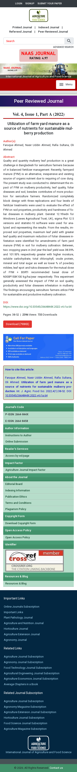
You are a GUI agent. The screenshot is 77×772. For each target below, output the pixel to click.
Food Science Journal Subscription (25, 723)
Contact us (56, 767)
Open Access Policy (17, 537)
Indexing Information (17, 490)
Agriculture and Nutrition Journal (24, 623)
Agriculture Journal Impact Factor (25, 469)
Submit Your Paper (50, 3)
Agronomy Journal (15, 639)
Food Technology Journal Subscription (28, 667)
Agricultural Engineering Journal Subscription (31, 673)
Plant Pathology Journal (18, 617)
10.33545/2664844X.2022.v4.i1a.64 (26, 395)
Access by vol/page (17, 455)
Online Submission (16, 441)
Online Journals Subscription (21, 606)
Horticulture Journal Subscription (24, 717)
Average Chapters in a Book (21, 684)
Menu (69, 84)
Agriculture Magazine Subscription (25, 728)
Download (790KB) (17, 324)
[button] (69, 41)
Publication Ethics (16, 496)
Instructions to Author (18, 435)
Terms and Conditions (18, 502)
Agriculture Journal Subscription (24, 656)
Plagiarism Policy (15, 509)
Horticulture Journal (16, 628)
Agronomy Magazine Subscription (25, 706)
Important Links (13, 612)
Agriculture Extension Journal (22, 634)
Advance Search (63, 47)
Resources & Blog (16, 583)
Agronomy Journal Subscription (23, 662)
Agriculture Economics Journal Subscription (31, 678)
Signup (29, 3)
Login (18, 3)
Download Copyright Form (20, 523)
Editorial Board (13, 484)
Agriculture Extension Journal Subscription (30, 712)
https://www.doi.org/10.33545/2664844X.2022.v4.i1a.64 (37, 306)
